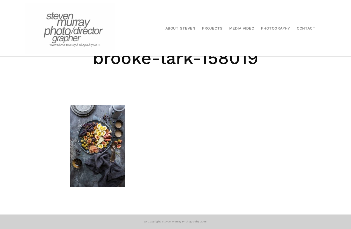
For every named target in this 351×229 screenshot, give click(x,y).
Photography (275, 28)
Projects (212, 28)
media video (241, 28)
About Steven (180, 28)
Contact (306, 28)
